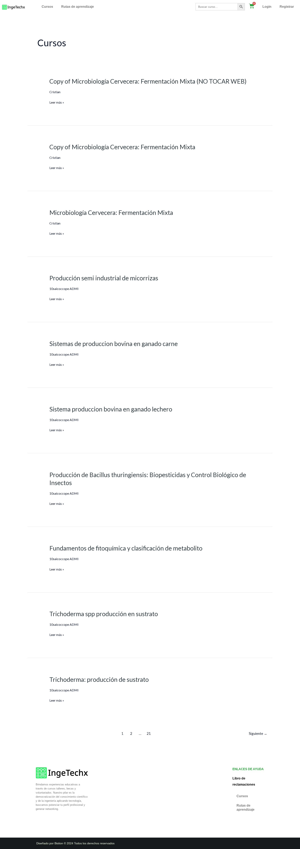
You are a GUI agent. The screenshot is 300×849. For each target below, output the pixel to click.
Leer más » (56, 102)
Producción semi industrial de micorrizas (103, 278)
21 (149, 733)
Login (266, 6)
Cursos (47, 6)
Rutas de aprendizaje (77, 6)
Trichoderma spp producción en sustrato (103, 613)
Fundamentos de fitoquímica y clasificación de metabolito (125, 548)
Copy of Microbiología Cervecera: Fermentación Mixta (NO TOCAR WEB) (148, 81)
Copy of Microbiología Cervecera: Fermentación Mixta (122, 146)
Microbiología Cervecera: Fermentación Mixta (111, 212)
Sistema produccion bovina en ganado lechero (110, 409)
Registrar (287, 6)
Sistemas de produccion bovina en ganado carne (113, 343)
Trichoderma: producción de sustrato (99, 679)
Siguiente (258, 733)
